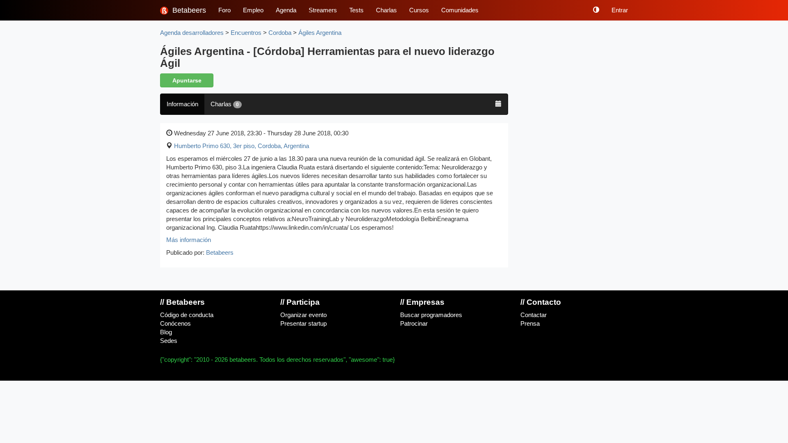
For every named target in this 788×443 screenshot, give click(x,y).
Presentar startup (303, 323)
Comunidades (460, 10)
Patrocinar (414, 323)
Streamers (323, 10)
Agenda (286, 10)
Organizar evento (303, 315)
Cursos (419, 10)
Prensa (530, 323)
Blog (166, 332)
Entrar (620, 10)
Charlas (386, 10)
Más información (188, 240)
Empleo (253, 10)
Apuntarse (187, 80)
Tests (356, 10)
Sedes (168, 341)
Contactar (533, 315)
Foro (224, 10)
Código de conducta (186, 315)
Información (182, 104)
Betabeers (188, 10)
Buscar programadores (431, 315)
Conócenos (175, 323)
